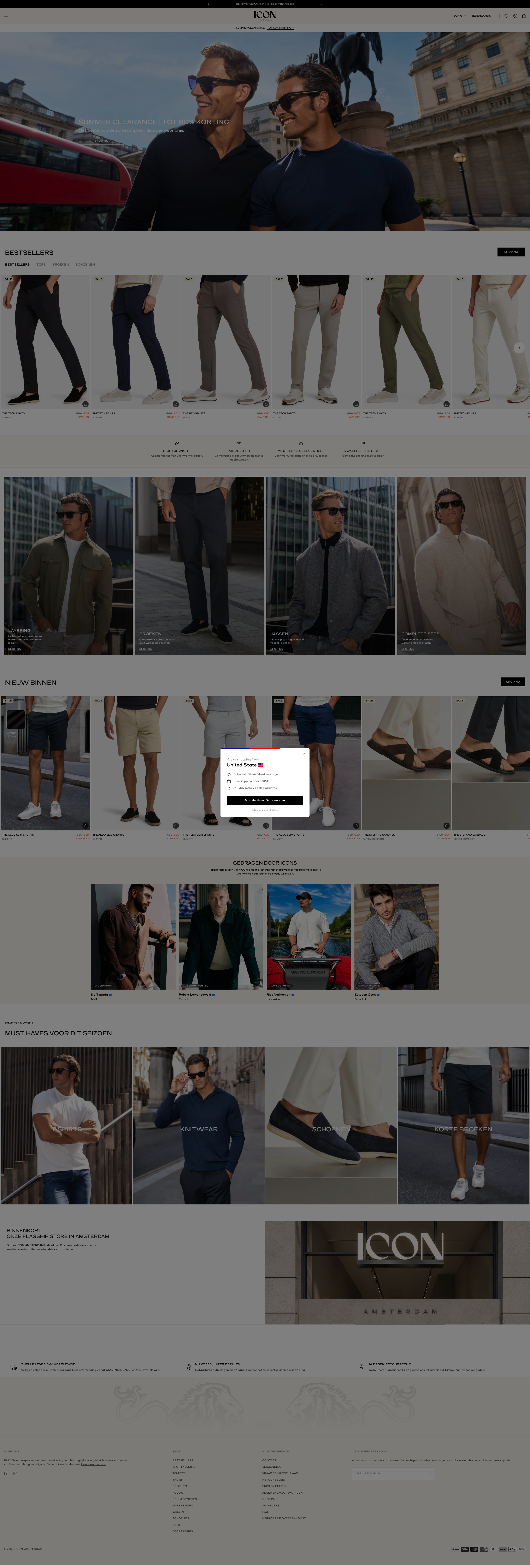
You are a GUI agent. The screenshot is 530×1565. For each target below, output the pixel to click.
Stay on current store (265, 810)
